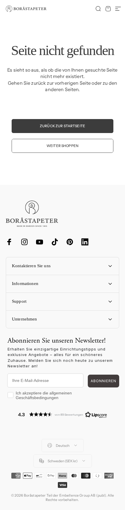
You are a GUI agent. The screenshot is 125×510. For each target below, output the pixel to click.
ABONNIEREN (103, 381)
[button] (62, 414)
